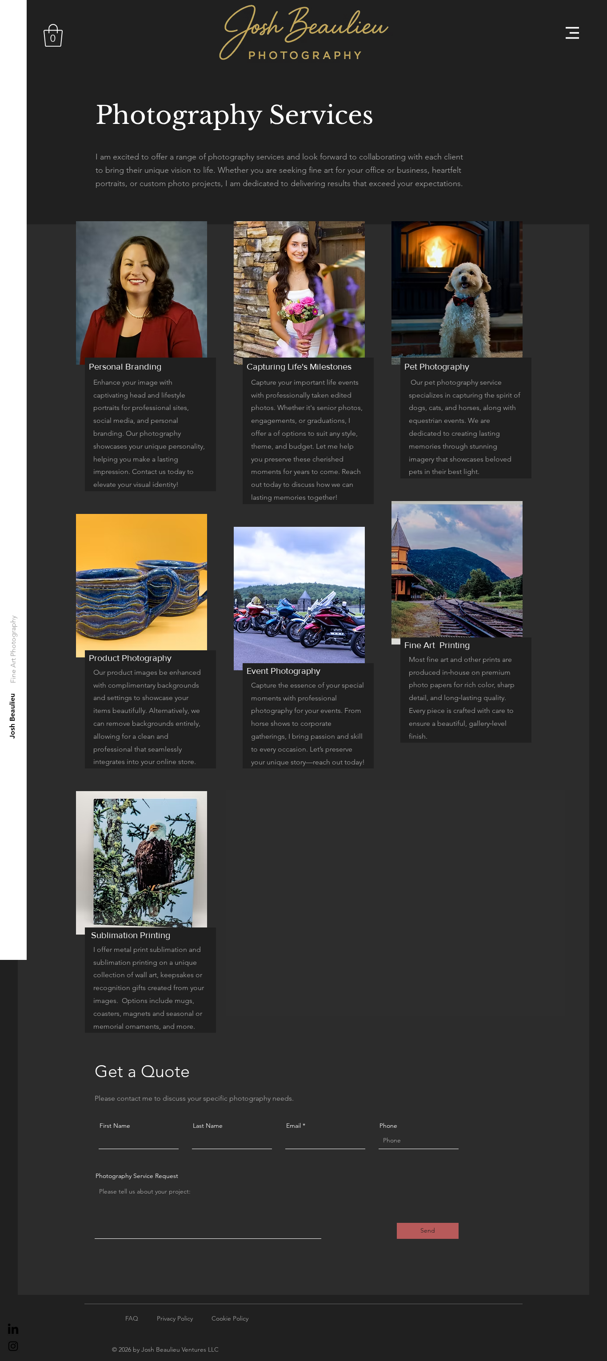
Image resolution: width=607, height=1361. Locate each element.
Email (293, 1125)
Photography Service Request (137, 1176)
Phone (388, 1125)
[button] (53, 35)
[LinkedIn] (13, 1329)
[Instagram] (13, 1346)
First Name (115, 1125)
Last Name (208, 1125)
